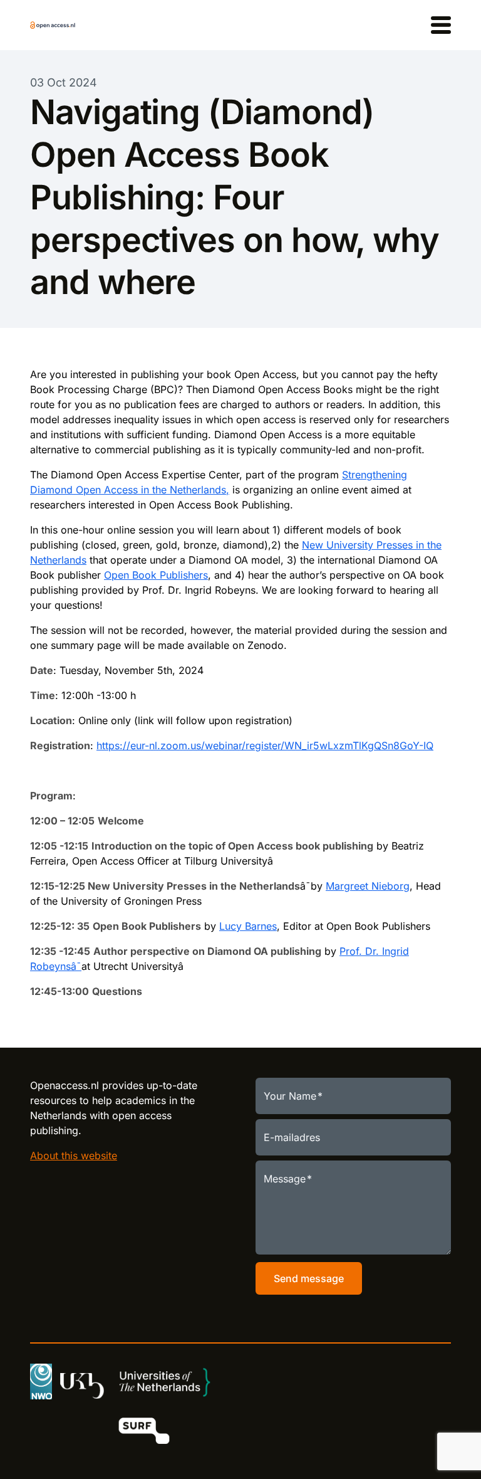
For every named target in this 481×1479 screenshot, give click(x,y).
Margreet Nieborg (368, 886)
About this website (73, 1155)
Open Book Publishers (156, 575)
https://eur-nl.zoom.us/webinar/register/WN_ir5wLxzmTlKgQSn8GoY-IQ (264, 745)
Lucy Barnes (248, 926)
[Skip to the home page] (52, 25)
